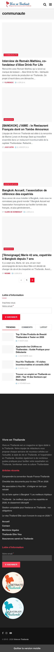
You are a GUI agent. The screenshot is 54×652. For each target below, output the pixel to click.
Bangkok (8, 119)
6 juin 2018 (20, 82)
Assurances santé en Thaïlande (17, 538)
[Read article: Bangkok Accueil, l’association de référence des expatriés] (27, 169)
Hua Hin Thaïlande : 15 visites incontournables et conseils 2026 (32, 363)
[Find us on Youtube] (11, 633)
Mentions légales (10, 530)
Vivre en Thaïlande (21, 639)
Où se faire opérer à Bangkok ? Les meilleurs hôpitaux (27, 494)
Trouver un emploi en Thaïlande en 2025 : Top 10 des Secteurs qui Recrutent (33, 377)
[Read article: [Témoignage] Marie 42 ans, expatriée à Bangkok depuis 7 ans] (27, 234)
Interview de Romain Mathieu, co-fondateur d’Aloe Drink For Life (24, 63)
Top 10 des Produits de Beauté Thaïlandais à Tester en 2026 (31, 336)
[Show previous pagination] (21, 280)
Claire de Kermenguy (13, 212)
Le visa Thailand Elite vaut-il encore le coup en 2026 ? (27, 515)
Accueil (6, 521)
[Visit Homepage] (18, 4)
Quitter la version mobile (27, 648)
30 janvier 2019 (22, 147)
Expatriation (10, 184)
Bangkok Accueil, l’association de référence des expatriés (24, 192)
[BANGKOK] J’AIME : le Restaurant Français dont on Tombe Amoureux (25, 127)
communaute (10, 55)
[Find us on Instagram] (6, 633)
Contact (6, 525)
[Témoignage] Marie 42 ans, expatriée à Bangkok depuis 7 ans (27, 257)
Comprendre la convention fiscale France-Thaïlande (26, 476)
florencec (9, 82)
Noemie (7, 273)
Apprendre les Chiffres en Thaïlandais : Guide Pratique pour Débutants (33, 349)
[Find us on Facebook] (2, 633)
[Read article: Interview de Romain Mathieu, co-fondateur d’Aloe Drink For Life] (27, 40)
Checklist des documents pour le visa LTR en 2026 (25, 481)
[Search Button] (44, 4)
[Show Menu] (50, 4)
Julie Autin (9, 147)
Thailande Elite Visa (12, 534)
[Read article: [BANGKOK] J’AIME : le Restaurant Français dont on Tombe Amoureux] (27, 104)
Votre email (8, 306)
